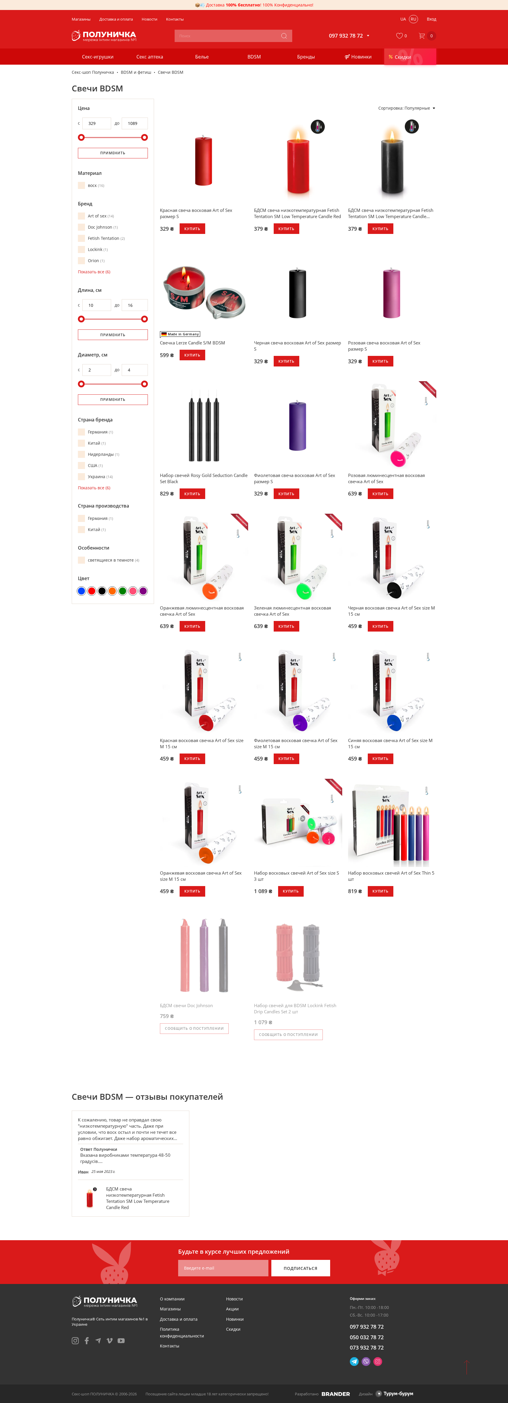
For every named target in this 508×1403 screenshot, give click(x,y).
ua (403, 19)
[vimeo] (109, 1340)
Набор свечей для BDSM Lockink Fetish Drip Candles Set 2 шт (295, 1008)
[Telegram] (354, 1361)
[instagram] (75, 1340)
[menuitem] (172, 1299)
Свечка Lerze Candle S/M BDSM (192, 343)
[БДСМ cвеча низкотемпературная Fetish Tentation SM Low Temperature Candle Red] (89, 1198)
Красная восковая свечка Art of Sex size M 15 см (201, 743)
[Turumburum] (394, 1393)
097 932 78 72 (367, 1326)
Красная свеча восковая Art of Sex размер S (196, 213)
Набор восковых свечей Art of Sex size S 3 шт (296, 876)
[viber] (366, 1361)
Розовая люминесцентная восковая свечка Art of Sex (386, 478)
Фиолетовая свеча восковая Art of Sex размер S (294, 478)
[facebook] (86, 1340)
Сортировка (390, 108)
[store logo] (105, 36)
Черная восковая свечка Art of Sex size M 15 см (391, 611)
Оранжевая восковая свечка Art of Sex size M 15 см (201, 876)
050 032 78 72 (367, 1337)
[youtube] (121, 1340)
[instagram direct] (377, 1361)
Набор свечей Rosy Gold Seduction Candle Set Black (204, 478)
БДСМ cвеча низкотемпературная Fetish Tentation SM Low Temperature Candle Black (390, 213)
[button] (403, 35)
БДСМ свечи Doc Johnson (186, 1005)
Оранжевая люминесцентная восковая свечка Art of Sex (202, 611)
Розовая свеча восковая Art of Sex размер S (384, 346)
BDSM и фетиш (136, 72)
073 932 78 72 (367, 1347)
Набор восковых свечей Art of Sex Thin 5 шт (391, 876)
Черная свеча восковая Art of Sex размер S (297, 346)
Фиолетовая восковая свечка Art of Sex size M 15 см (295, 743)
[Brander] (336, 1394)
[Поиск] (284, 35)
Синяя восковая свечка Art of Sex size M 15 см (390, 743)
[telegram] (98, 1340)
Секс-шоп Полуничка (93, 72)
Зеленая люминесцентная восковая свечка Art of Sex (292, 611)
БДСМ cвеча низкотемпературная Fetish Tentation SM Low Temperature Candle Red (297, 213)
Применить (113, 152)
